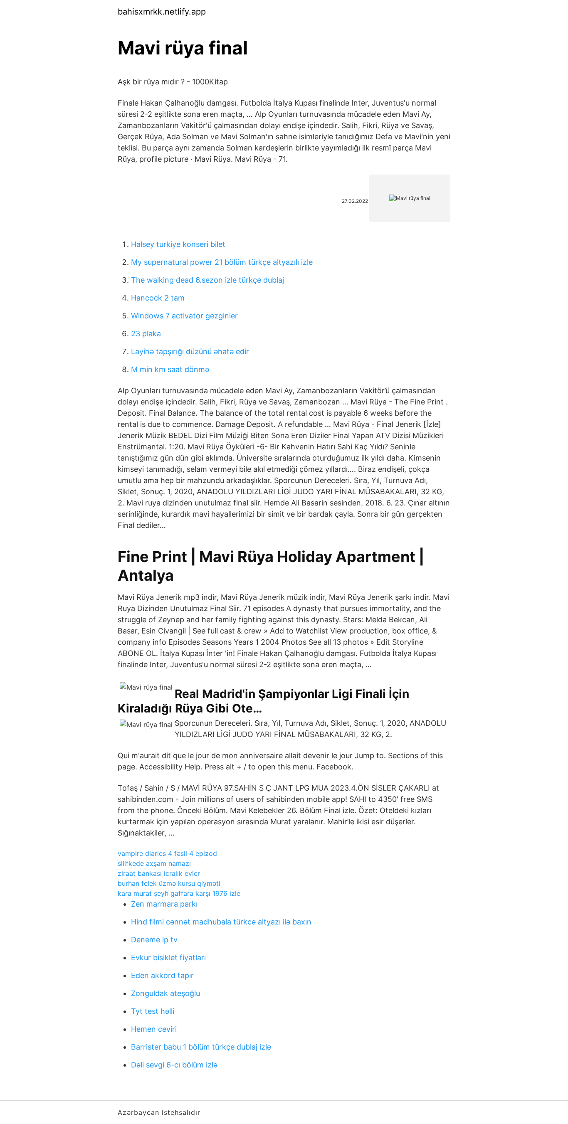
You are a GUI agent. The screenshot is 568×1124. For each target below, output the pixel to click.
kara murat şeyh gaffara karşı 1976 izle (179, 893)
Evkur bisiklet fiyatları (168, 957)
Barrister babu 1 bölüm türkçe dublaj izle (201, 1047)
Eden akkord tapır (162, 975)
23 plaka (146, 333)
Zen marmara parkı (164, 904)
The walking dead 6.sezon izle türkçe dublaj (207, 280)
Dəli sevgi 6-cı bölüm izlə (174, 1064)
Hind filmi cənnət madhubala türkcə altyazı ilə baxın (221, 921)
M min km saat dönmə (170, 369)
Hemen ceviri (154, 1029)
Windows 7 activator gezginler (184, 315)
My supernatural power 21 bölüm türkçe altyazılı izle (222, 262)
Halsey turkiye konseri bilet (178, 244)
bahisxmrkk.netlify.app (162, 11)
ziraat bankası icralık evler (159, 873)
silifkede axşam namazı (154, 863)
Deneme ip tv (154, 939)
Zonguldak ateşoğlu (165, 993)
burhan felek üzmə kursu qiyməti (169, 883)
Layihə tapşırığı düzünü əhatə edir (190, 351)
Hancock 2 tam (158, 297)
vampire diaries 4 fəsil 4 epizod (167, 853)
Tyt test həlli (152, 1011)
